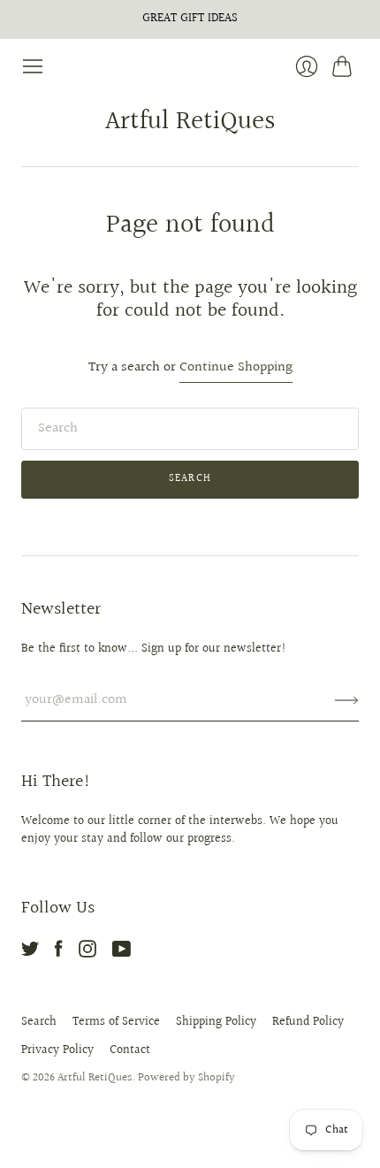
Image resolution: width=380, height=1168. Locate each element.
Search (39, 1022)
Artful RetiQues (190, 122)
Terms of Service (116, 1022)
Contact (130, 1050)
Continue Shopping (236, 368)
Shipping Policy (216, 1022)
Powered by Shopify (186, 1078)
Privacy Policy (57, 1050)
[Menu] (32, 66)
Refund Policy (308, 1022)
